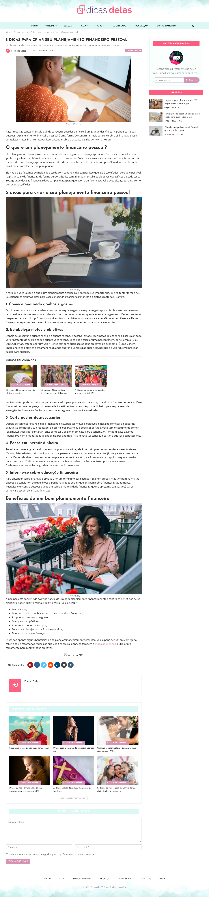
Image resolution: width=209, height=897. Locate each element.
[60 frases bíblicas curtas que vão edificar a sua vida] (21, 376)
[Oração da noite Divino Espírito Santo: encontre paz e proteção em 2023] (29, 770)
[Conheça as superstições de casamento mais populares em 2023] (117, 730)
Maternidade (119, 26)
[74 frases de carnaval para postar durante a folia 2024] (91, 376)
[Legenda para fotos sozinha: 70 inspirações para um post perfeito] (155, 104)
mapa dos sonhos (105, 644)
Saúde (98, 26)
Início (34, 26)
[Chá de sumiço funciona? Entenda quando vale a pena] (155, 131)
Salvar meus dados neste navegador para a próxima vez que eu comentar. (52, 854)
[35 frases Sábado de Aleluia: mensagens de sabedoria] (73, 770)
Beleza (68, 26)
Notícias (49, 26)
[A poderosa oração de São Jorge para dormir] (29, 730)
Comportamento (166, 26)
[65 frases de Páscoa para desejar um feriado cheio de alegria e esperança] (117, 770)
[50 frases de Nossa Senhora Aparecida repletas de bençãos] (56, 376)
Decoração (141, 26)
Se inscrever (192, 80)
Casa (83, 26)
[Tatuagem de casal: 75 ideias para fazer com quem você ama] (155, 117)
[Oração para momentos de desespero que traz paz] (73, 730)
